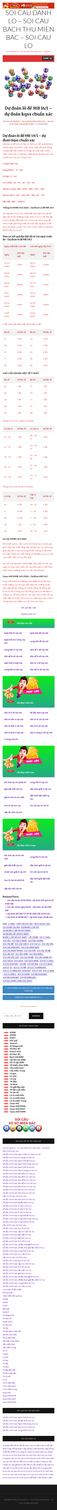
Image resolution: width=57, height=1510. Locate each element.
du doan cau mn (11, 927)
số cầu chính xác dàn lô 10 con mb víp (19, 1186)
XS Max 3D (15, 1054)
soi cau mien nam (30, 947)
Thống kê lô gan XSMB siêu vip (27, 997)
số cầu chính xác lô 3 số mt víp (16, 1267)
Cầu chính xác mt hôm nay (14, 1225)
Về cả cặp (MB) (17, 1062)
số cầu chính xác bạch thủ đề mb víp (19, 1161)
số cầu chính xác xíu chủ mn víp (17, 1286)
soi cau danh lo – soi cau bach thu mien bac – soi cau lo (28, 29)
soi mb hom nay (39, 974)
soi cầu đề (8, 944)
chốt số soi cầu (24, 924)
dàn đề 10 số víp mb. (39, 669)
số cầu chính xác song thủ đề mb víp (19, 1215)
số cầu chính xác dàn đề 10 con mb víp (19, 1183)
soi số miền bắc (28, 977)
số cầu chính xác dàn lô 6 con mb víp (19, 1193)
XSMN (13, 1035)
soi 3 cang (45, 937)
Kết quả (13, 1040)
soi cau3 (18, 961)
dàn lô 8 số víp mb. (13, 713)
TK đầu (13, 1081)
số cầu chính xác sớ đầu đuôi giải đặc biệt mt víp (23, 1248)
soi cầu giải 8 (21, 944)
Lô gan (13, 1073)
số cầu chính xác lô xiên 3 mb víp (17, 1209)
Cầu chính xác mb (10, 1151)
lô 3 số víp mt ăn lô (39, 872)
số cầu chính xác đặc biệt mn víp (17, 1270)
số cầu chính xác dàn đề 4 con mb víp (19, 1174)
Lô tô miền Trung (18, 1100)
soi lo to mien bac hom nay (17, 971)
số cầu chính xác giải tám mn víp (17, 1273)
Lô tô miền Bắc (17, 1095)
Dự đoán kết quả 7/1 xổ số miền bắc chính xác (28, 914)
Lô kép (13, 1078)
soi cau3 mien (31, 961)
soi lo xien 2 (10, 974)
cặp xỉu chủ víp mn (13, 812)
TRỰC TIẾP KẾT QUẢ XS (12, 1296)
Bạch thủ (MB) (17, 1057)
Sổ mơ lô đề (7, 1293)
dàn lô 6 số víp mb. (39, 726)
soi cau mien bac (11, 947)
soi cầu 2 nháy (19, 941)
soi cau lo (35, 944)
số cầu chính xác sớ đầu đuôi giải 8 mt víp (21, 1244)
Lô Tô (5, 1380)
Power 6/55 (15, 1051)
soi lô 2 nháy (45, 964)
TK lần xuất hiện (17, 1089)
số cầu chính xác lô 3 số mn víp (16, 1241)
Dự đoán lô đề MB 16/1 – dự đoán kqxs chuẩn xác (30, 917)
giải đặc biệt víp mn (13, 789)
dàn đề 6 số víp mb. (13, 656)
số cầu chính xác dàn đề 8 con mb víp (19, 1180)
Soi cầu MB (47, 944)
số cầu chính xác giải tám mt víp (17, 1238)
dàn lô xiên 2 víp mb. (14, 719)
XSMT (13, 1037)
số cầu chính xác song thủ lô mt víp (18, 1251)
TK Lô (5, 1351)
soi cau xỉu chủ (11, 957)
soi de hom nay (10, 964)
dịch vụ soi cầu (42, 924)
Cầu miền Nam (17, 1068)
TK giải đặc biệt (17, 1087)
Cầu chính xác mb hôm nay (14, 1196)
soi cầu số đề (44, 951)
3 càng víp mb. (11, 739)
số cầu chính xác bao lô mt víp (16, 1228)
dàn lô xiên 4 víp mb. (14, 732)
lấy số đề (33, 937)
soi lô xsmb (24, 974)
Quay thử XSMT (17, 1109)
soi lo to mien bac (37, 967)
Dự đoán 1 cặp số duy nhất (17, 930)
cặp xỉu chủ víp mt (13, 888)
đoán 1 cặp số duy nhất (15, 937)
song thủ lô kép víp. (13, 669)
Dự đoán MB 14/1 (28, 614)
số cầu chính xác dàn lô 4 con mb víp (19, 1190)
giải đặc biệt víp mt (13, 865)
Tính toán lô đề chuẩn (24, 124)
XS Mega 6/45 (16, 1046)
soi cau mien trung (13, 951)
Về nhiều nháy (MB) (19, 1065)
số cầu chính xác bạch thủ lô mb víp (18, 1167)
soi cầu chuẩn (35, 941)
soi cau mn (29, 951)
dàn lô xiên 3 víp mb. (14, 726)
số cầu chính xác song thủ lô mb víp (18, 1222)
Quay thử (14, 1103)
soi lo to (7, 967)
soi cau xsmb (27, 957)
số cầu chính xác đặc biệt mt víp (17, 1235)
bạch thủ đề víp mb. (39, 633)
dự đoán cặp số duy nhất (16, 934)
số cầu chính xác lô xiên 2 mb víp (17, 1206)
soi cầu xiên (22, 954)
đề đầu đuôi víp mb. (39, 713)
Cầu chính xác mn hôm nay (14, 1257)
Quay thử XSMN (18, 1111)
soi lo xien (48, 971)
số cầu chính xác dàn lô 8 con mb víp (19, 1199)
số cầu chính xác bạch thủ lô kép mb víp (20, 1164)
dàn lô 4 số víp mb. (39, 663)
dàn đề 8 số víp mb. (39, 656)
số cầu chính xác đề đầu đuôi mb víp (18, 1202)
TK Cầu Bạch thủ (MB (12, 1331)
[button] (47, 59)
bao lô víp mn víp (12, 805)
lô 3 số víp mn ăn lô (39, 805)
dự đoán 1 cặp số (30, 927)
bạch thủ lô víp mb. (13, 633)
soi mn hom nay (11, 977)
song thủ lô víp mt (38, 857)
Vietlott (13, 1043)
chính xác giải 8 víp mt (15, 872)
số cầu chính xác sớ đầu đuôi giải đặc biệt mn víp (24, 1280)
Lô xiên (13, 1076)
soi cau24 (8, 961)
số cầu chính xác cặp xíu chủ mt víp (18, 1232)
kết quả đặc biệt (28, 608)
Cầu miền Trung (17, 1070)
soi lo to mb (20, 967)
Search (36, 1016)
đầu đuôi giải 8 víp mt (40, 865)
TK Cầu (5, 1328)
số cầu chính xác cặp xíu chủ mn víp (19, 1264)
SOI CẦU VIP (8, 954)
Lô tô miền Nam (17, 1098)
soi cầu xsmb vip (43, 957)
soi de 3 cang (46, 961)
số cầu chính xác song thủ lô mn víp (18, 1283)
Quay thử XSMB (17, 1106)
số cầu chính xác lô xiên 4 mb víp (17, 1212)
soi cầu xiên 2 (36, 954)
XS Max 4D (15, 1048)
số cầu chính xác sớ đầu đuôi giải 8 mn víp (21, 1277)
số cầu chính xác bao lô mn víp (16, 1260)
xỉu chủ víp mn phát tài (15, 782)
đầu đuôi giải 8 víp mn (40, 789)
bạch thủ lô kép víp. (13, 663)
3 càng (11, 924)
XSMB (13, 1032)
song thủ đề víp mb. (39, 641)
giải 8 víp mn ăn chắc (14, 797)
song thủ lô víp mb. (13, 650)
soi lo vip (37, 971)
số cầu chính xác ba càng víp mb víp (19, 1157)
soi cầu (7, 941)
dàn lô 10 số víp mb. (39, 719)
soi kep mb (32, 964)
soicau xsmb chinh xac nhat (17, 981)
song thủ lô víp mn (39, 782)
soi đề (23, 964)
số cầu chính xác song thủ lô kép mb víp (20, 1219)
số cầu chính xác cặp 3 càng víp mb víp (20, 1170)
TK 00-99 (14, 1092)
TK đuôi (13, 1084)
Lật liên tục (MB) (18, 1059)
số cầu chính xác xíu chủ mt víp (16, 1254)
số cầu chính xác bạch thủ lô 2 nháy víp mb (22, 1154)
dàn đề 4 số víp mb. (39, 650)
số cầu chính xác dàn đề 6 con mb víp (19, 1177)
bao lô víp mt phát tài (14, 880)
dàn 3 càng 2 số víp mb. (41, 732)
